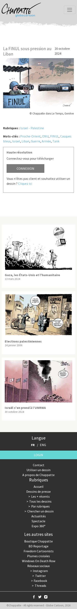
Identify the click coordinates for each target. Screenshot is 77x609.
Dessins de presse (38, 491)
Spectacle (38, 521)
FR (33, 445)
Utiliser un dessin (38, 470)
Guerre (35, 141)
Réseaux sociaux (38, 566)
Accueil (39, 486)
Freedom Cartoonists (39, 551)
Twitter (40, 576)
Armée (46, 141)
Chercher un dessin (40, 511)
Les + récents (40, 496)
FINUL (54, 136)
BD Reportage (38, 546)
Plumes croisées (38, 556)
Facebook (40, 581)
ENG (43, 445)
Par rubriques (40, 506)
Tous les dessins (40, 501)
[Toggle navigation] (69, 10)
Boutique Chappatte (38, 541)
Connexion (25, 168)
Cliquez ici (25, 183)
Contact (38, 465)
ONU (45, 136)
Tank (55, 141)
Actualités (38, 516)
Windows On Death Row (38, 561)
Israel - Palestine (32, 128)
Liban (25, 141)
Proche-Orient (30, 136)
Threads (40, 586)
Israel (16, 141)
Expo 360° (38, 526)
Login (38, 455)
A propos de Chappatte (38, 475)
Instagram (40, 571)
